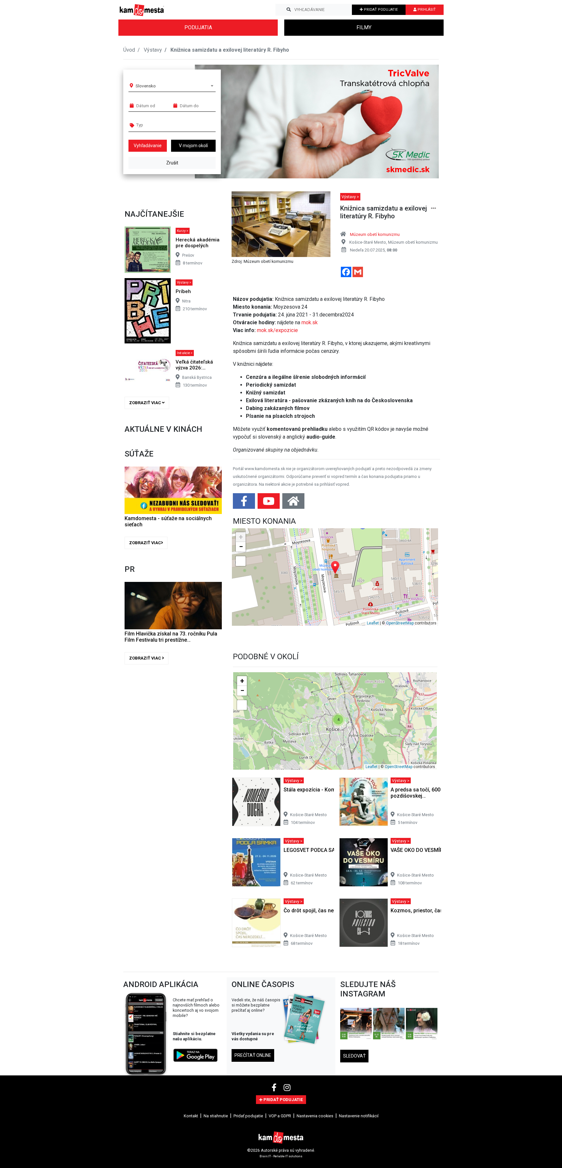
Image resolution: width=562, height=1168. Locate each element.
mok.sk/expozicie (277, 330)
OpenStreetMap (400, 623)
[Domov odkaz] (293, 503)
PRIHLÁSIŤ (426, 9)
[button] (420, 121)
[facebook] (275, 1087)
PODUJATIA (198, 27)
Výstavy (153, 50)
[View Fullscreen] (241, 561)
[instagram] (287, 1087)
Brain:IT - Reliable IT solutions (281, 1156)
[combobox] (174, 85)
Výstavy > (184, 282)
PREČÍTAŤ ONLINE (252, 1055)
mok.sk (309, 322)
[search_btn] (289, 9)
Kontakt (191, 1115)
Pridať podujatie (248, 1115)
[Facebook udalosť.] (244, 503)
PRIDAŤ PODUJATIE (380, 9)
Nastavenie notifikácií (359, 1115)
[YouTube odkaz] (269, 503)
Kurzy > (182, 231)
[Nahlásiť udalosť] (433, 208)
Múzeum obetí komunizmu (375, 234)
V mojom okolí (193, 145)
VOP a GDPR (280, 1115)
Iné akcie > (185, 353)
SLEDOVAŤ (354, 1056)
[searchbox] (161, 125)
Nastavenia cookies (315, 1115)
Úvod (129, 50)
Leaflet (373, 623)
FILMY (363, 27)
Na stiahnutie (216, 1115)
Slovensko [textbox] (146, 85)
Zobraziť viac (145, 402)
